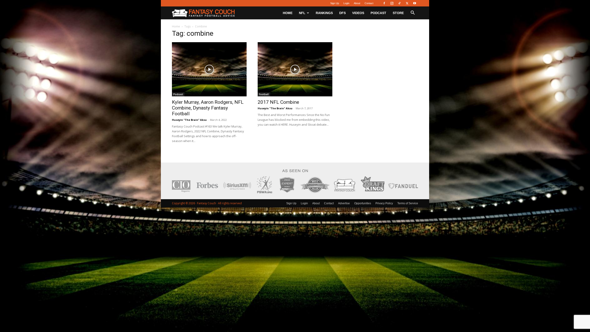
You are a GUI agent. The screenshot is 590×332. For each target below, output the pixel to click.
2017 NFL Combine (278, 102)
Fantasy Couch (206, 203)
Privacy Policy (384, 203)
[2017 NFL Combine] (295, 69)
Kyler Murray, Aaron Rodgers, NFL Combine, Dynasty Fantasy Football (208, 107)
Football (264, 94)
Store (398, 13)
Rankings (324, 13)
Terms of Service (407, 203)
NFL (302, 13)
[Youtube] (414, 3)
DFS (342, 13)
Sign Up (334, 3)
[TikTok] (399, 3)
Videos (358, 13)
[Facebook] (384, 3)
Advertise (344, 203)
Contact (369, 3)
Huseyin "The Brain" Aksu (189, 120)
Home (287, 13)
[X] (407, 3)
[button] (412, 13)
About (357, 3)
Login (346, 3)
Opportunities (362, 203)
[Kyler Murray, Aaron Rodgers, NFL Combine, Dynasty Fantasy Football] (209, 69)
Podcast (378, 13)
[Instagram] (391, 3)
